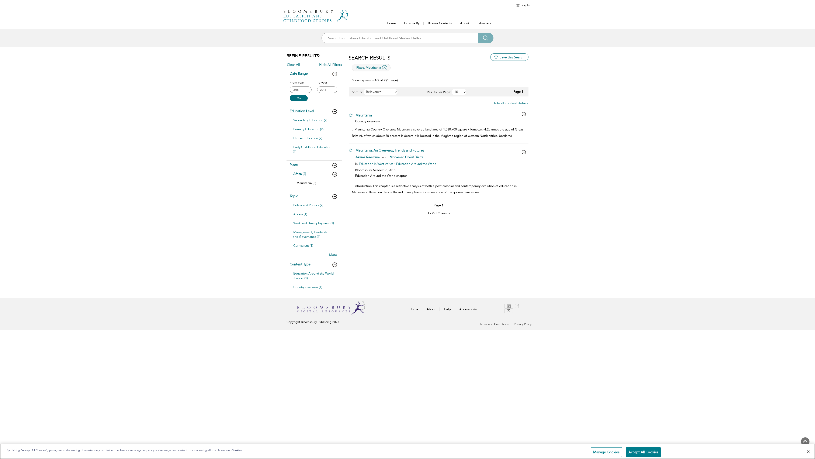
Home (391, 23)
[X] (508, 310)
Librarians (484, 23)
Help (447, 309)
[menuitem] (314, 122)
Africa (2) (299, 174)
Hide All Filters (330, 65)
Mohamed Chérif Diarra (406, 157)
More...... (335, 255)
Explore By (411, 23)
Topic (294, 196)
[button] (351, 115)
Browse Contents (440, 23)
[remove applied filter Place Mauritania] (384, 67)
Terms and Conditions (494, 324)
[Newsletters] (509, 306)
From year (297, 82)
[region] (407, 451)
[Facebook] (518, 306)
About (464, 23)
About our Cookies (230, 450)
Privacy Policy (523, 324)
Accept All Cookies (643, 452)
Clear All (293, 65)
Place (294, 165)
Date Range (299, 73)
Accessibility (468, 309)
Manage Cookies (606, 452)
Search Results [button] (369, 58)
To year (322, 82)
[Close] (808, 451)
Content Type (300, 264)
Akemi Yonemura (368, 157)
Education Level (302, 111)
